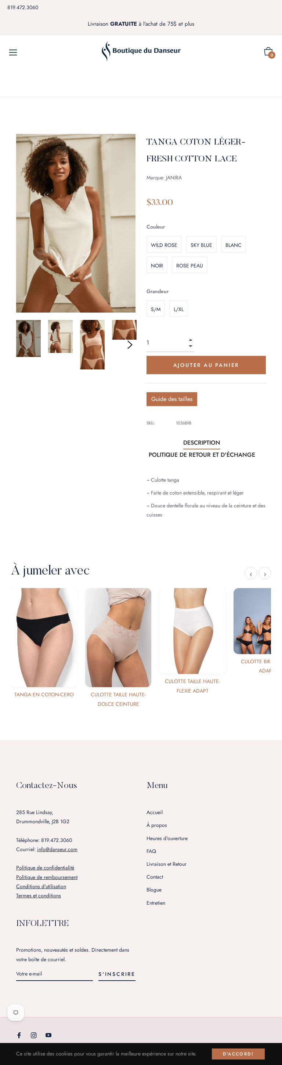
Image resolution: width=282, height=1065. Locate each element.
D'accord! (238, 1054)
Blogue (154, 889)
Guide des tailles (171, 399)
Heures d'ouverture (167, 838)
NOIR (157, 265)
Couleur (156, 226)
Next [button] (130, 345)
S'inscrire (116, 974)
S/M (155, 309)
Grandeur (158, 291)
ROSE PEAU (189, 265)
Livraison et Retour (167, 864)
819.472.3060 (22, 7)
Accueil (155, 812)
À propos (157, 825)
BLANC (233, 245)
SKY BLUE (201, 245)
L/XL (179, 309)
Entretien (156, 903)
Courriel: (46, 849)
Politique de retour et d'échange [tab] (202, 455)
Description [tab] (201, 442)
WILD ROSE (164, 245)
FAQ (151, 851)
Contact (155, 876)
